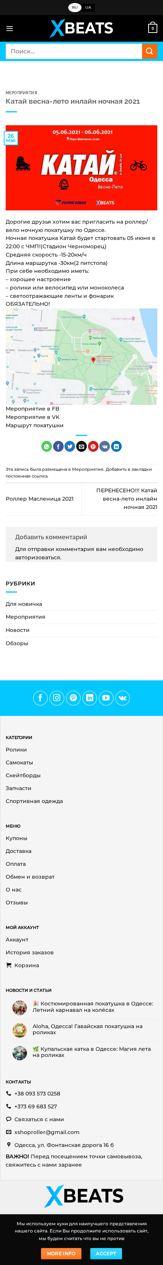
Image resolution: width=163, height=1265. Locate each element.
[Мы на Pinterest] (73, 698)
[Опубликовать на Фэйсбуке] (58, 446)
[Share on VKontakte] (104, 446)
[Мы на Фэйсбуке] (40, 698)
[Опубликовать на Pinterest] (93, 446)
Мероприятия (21, 93)
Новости (18, 630)
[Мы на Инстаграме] (56, 698)
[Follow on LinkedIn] (89, 698)
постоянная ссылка (26, 476)
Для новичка (24, 604)
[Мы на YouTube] (106, 698)
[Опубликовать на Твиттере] (69, 446)
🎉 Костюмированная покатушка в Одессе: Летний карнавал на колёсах (93, 1006)
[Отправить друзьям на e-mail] (81, 446)
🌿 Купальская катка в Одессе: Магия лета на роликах (92, 1052)
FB (56, 409)
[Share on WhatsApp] (46, 446)
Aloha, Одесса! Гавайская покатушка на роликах (88, 1029)
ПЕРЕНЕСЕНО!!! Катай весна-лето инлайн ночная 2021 (126, 498)
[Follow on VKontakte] (122, 698)
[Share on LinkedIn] (116, 446)
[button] (10, 28)
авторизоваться (37, 557)
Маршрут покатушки (35, 425)
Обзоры (17, 643)
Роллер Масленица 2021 (40, 499)
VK (56, 417)
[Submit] (149, 51)
